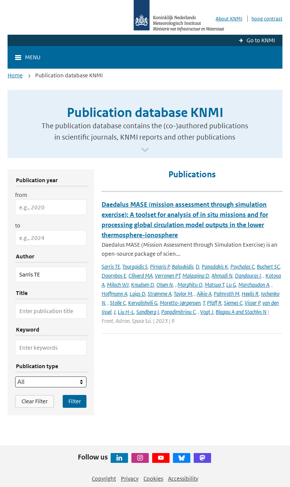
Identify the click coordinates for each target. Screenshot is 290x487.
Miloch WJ (118, 284)
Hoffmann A (114, 293)
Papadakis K (215, 266)
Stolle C (118, 302)
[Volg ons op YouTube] (161, 458)
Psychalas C (242, 266)
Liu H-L (126, 311)
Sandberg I (147, 311)
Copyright (104, 478)
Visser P (252, 302)
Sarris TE (111, 266)
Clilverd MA (140, 275)
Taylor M (183, 293)
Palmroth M (226, 293)
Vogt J (206, 311)
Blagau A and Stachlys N (241, 311)
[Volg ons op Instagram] (140, 458)
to (17, 225)
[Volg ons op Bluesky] (181, 458)
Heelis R (250, 293)
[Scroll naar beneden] (145, 150)
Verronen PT (167, 275)
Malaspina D (195, 275)
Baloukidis (182, 266)
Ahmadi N (222, 275)
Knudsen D (142, 284)
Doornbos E (114, 275)
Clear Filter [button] (35, 401)
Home (15, 75)
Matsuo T (214, 284)
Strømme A (159, 293)
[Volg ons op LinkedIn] (119, 458)
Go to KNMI (261, 40)
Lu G (231, 284)
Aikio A (204, 293)
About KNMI (229, 18)
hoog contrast (266, 18)
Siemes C (233, 302)
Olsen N (164, 284)
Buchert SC (268, 266)
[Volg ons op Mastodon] (202, 458)
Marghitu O (189, 284)
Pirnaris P (160, 266)
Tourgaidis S (135, 266)
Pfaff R (214, 302)
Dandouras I (248, 275)
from (21, 194)
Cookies (153, 478)
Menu (32, 57)
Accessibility (183, 478)
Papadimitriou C (178, 311)
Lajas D (137, 293)
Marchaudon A (253, 284)
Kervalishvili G (142, 302)
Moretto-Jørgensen (180, 302)
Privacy (130, 478)
